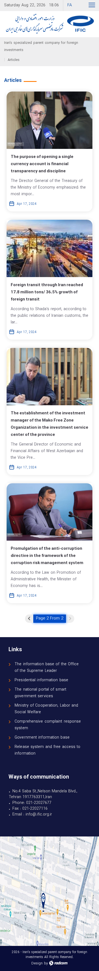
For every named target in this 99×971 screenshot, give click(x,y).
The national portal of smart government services (40, 693)
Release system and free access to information (47, 750)
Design (37, 963)
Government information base (42, 738)
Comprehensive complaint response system (48, 725)
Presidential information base (41, 680)
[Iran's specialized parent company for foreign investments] (49, 24)
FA (69, 5)
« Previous (29, 619)
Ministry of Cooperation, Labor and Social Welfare (46, 709)
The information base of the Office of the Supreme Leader (47, 667)
